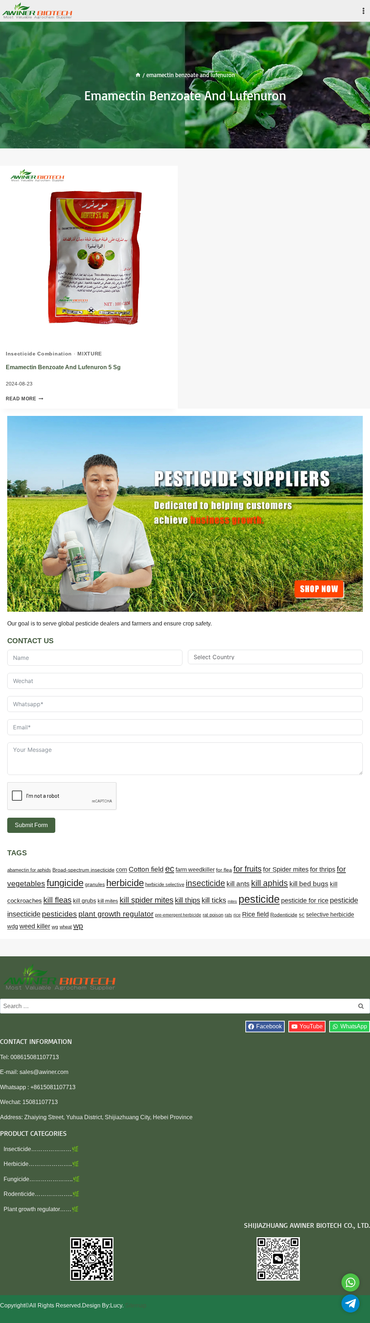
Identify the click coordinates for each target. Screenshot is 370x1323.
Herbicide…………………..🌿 (41, 1164)
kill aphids (269, 883)
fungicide (65, 883)
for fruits (247, 868)
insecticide (205, 883)
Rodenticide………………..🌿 (41, 1194)
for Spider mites (286, 869)
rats (228, 915)
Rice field (255, 914)
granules (95, 884)
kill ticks (214, 900)
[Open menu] (363, 10)
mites (232, 901)
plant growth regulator (116, 914)
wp (78, 926)
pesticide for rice (304, 900)
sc (302, 914)
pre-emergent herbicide (178, 915)
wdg (12, 926)
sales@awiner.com (44, 1072)
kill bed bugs (308, 884)
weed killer (35, 926)
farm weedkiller (195, 869)
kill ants (238, 884)
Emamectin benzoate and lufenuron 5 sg (63, 367)
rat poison (213, 915)
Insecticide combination (39, 354)
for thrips (322, 869)
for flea (224, 870)
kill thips (187, 900)
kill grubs (84, 901)
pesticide (259, 899)
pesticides (59, 914)
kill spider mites (146, 900)
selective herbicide (330, 914)
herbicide (125, 883)
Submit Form (31, 825)
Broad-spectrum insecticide (83, 870)
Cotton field (146, 869)
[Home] (138, 75)
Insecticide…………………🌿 (41, 1149)
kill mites (108, 901)
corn (121, 870)
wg (55, 927)
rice (237, 915)
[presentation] (89, 255)
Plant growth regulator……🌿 (41, 1209)
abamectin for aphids (29, 870)
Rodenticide (283, 915)
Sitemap (135, 1305)
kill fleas (57, 900)
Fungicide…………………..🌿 (42, 1179)
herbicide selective (164, 884)
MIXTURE (89, 354)
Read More (24, 398)
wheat (66, 927)
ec (169, 868)
